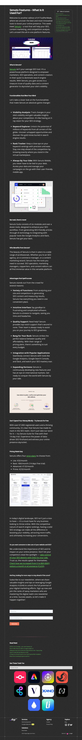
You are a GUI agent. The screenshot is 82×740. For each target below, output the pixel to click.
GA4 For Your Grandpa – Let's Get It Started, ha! (21, 646)
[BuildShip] (20, 691)
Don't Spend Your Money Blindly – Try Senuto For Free (63, 23)
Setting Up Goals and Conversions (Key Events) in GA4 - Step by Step (26, 650)
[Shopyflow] (62, 691)
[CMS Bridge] (20, 677)
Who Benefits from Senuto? (62, 19)
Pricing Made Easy (60, 25)
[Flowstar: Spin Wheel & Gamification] (48, 677)
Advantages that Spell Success (63, 21)
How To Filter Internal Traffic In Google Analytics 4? (21, 648)
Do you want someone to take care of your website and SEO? (63, 27)
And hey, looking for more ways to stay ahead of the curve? (63, 30)
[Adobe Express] (34, 677)
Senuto (18, 26)
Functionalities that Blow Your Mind (63, 16)
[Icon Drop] (34, 705)
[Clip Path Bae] (62, 677)
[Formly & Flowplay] (34, 691)
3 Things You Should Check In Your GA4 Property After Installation (25, 654)
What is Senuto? (59, 13)
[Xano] (48, 691)
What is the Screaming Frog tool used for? (20, 656)
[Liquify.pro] (48, 705)
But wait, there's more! (61, 18)
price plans (31, 455)
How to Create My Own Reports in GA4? (19, 652)
